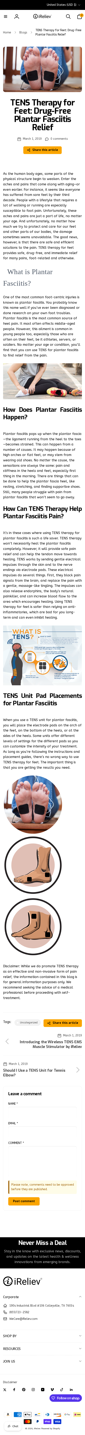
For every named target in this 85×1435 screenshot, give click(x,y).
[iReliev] (22, 1286)
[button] (5, 16)
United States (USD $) (61, 5)
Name (13, 1104)
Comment (16, 1143)
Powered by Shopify (50, 1428)
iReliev (37, 1428)
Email (13, 1123)
